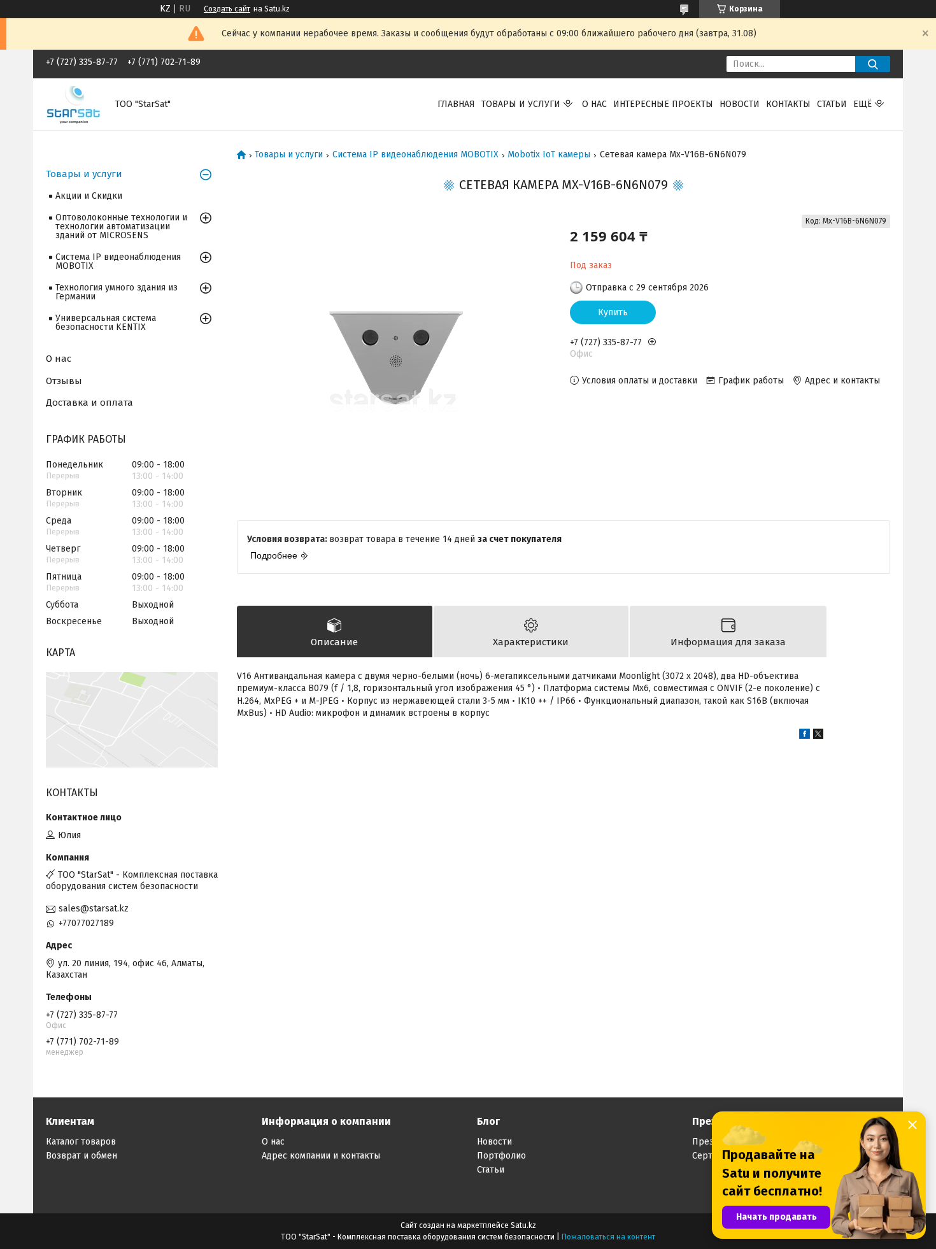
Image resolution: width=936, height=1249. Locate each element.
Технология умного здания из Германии (116, 292)
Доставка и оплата (89, 402)
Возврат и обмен (81, 1155)
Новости (740, 104)
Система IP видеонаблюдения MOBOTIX (415, 154)
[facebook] (804, 736)
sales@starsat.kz (94, 908)
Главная (456, 104)
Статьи (832, 104)
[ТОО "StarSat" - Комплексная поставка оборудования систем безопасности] (73, 104)
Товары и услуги (520, 104)
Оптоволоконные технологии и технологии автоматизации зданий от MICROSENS (121, 226)
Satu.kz (523, 1225)
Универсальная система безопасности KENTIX (105, 322)
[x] (818, 736)
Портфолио (501, 1155)
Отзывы (64, 381)
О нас (594, 104)
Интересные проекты (663, 104)
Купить (613, 312)
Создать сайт (227, 8)
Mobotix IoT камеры (548, 154)
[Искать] (872, 64)
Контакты (788, 104)
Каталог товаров (81, 1141)
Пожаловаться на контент (608, 1236)
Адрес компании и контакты (321, 1155)
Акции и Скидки (88, 195)
